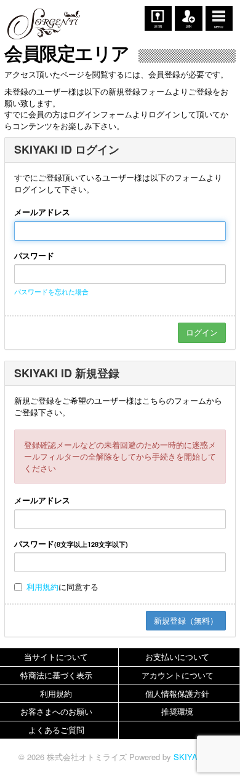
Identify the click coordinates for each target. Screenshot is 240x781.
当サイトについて (56, 656)
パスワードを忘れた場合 (51, 291)
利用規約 (42, 586)
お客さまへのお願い (56, 711)
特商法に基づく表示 (56, 675)
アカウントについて (178, 675)
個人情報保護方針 (177, 693)
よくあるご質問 (56, 730)
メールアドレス (42, 212)
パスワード (34, 255)
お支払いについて (177, 656)
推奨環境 (177, 711)
